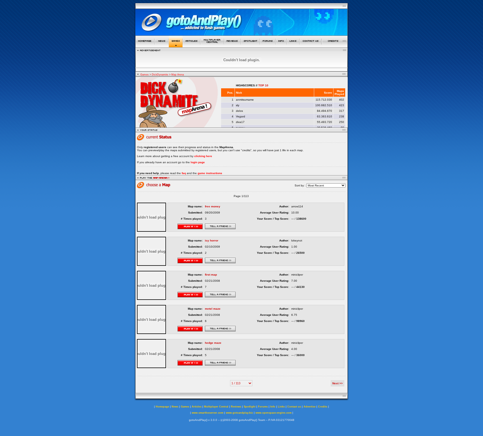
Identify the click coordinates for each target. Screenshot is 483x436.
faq (184, 173)
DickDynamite (160, 74)
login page (198, 162)
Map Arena (177, 74)
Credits (322, 406)
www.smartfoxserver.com (207, 412)
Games (144, 74)
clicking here (203, 156)
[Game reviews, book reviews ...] (232, 45)
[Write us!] (310, 45)
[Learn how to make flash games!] (191, 45)
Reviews (236, 406)
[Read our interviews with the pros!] (250, 45)
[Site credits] (334, 45)
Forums (263, 406)
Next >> (337, 383)
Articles (197, 406)
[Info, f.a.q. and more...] (281, 45)
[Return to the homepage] (145, 45)
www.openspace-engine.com (273, 412)
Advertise (310, 406)
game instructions (210, 173)
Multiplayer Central (216, 406)
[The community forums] (267, 45)
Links (281, 406)
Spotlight (249, 406)
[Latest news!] (161, 45)
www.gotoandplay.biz (239, 412)
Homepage (162, 406)
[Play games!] (176, 45)
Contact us (294, 406)
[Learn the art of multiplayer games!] (212, 45)
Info (272, 406)
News (175, 406)
